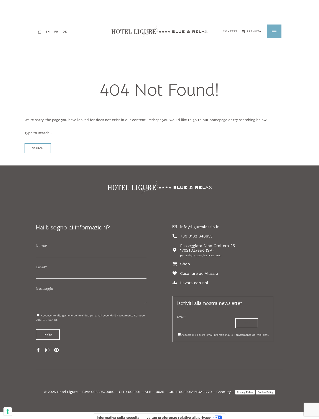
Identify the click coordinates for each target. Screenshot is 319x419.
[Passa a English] (47, 31)
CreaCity (223, 392)
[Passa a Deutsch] (65, 31)
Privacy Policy (245, 392)
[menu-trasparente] (274, 31)
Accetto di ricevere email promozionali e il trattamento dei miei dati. (225, 334)
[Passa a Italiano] (39, 31)
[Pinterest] (56, 350)
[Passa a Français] (56, 31)
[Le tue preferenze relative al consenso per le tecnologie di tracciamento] (7, 411)
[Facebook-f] (38, 350)
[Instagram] (47, 350)
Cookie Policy (265, 392)
